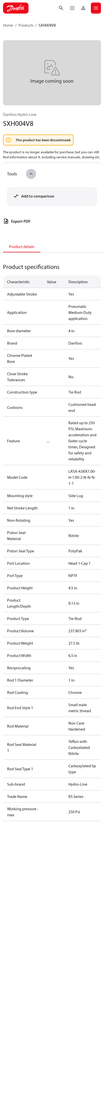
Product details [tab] (21, 246)
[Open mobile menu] (96, 8)
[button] (72, 8)
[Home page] (16, 8)
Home (8, 25)
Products (25, 25)
